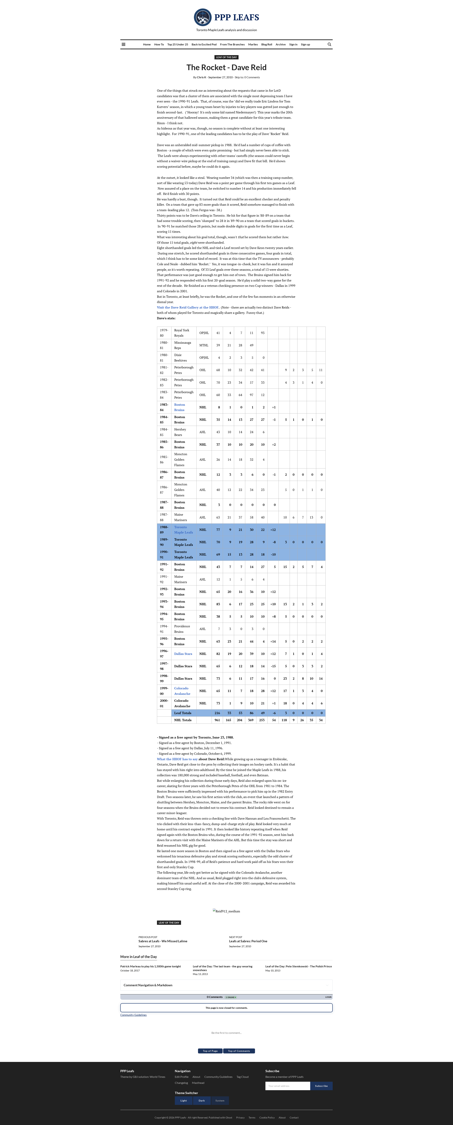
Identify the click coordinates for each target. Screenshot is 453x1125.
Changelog (181, 1082)
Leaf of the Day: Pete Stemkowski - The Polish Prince (298, 966)
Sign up (305, 44)
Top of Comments (239, 1050)
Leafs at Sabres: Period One (248, 941)
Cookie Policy (267, 1117)
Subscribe (321, 1085)
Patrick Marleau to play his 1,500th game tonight (150, 966)
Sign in (293, 44)
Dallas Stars (183, 654)
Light (183, 1100)
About (196, 1076)
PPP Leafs (236, 17)
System (220, 1100)
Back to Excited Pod (204, 44)
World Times (157, 1076)
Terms (252, 1117)
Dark (202, 1100)
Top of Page (210, 1050)
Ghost (229, 1117)
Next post (235, 937)
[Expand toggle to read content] (327, 985)
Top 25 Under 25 (177, 44)
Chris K (199, 77)
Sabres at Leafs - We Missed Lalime (163, 941)
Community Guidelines (218, 1076)
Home (147, 44)
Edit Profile (181, 1076)
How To (159, 44)
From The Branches (232, 44)
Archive (281, 44)
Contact (294, 1117)
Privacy (240, 1117)
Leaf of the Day (226, 57)
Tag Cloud (243, 1076)
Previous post (148, 937)
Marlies (253, 44)
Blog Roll (266, 44)
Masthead (198, 1082)
